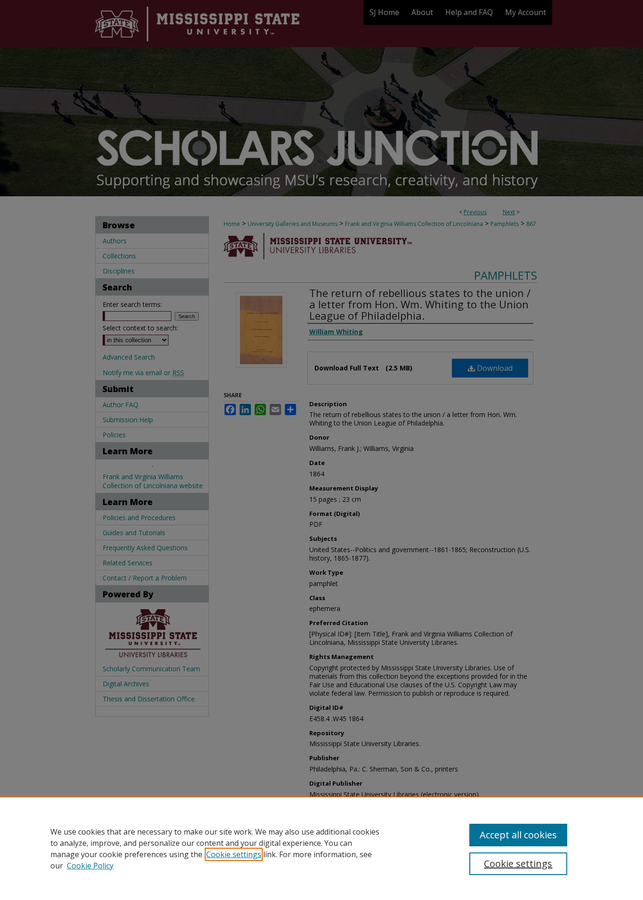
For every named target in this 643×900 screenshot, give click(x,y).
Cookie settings (233, 854)
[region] (321, 848)
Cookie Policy (90, 865)
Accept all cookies (518, 834)
